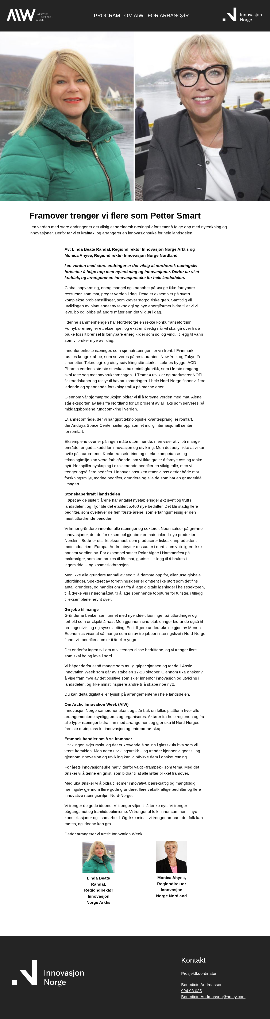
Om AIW (133, 15)
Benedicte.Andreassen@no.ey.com (213, 996)
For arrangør (168, 15)
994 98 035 (191, 991)
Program (107, 15)
